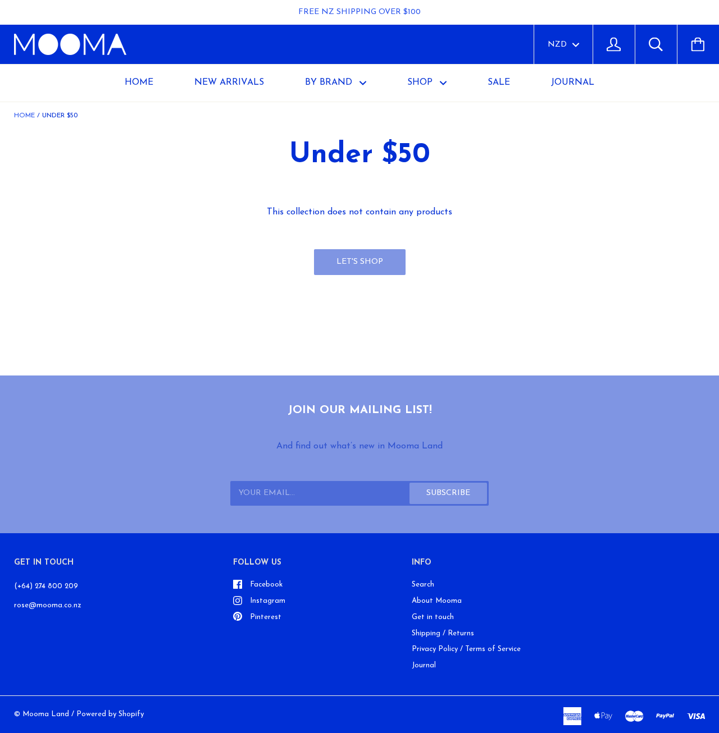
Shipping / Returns (443, 633)
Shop (421, 82)
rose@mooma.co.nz (47, 605)
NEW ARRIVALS (229, 82)
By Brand (330, 82)
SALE (499, 82)
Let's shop (359, 262)
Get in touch (433, 617)
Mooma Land (45, 714)
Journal (424, 665)
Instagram (267, 600)
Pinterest (265, 617)
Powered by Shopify (110, 714)
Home (139, 82)
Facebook (266, 584)
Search (423, 584)
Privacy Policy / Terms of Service (466, 649)
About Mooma (437, 600)
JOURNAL (572, 82)
